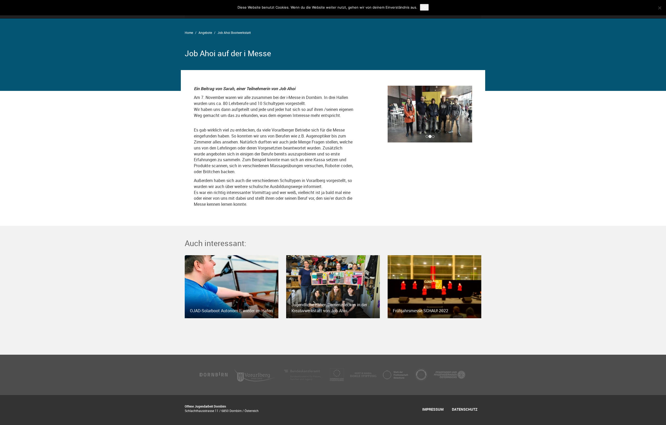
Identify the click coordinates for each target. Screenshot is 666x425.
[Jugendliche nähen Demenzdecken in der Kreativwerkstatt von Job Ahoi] (333, 286)
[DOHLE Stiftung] (364, 374)
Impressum (433, 409)
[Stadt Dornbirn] (213, 374)
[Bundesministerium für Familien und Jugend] (303, 374)
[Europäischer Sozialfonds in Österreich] (337, 374)
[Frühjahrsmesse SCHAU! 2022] (434, 286)
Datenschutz (464, 409)
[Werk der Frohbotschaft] (396, 374)
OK (424, 7)
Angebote (205, 32)
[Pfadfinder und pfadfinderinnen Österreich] (449, 374)
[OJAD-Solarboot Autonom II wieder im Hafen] (231, 286)
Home (189, 32)
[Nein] (659, 7)
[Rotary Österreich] (421, 374)
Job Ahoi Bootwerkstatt (234, 32)
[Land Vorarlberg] (255, 374)
